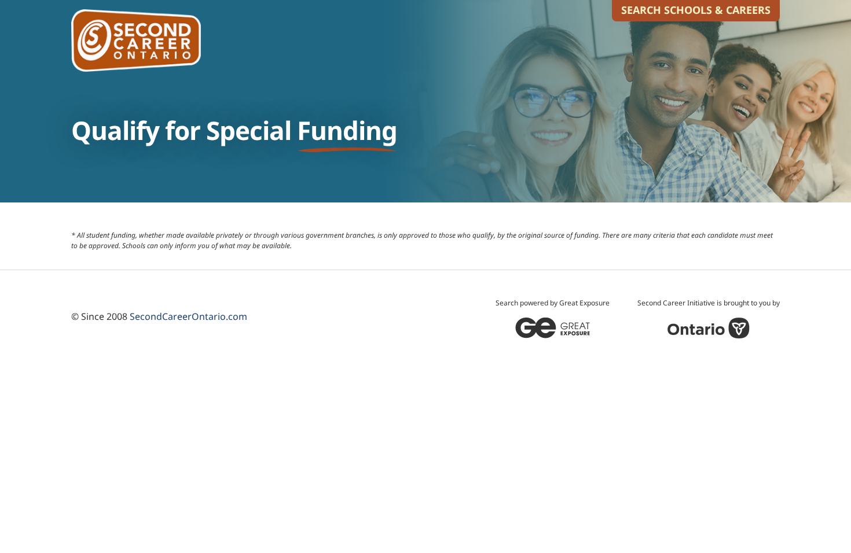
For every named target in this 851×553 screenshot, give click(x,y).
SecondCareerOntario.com (188, 316)
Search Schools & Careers (696, 10)
